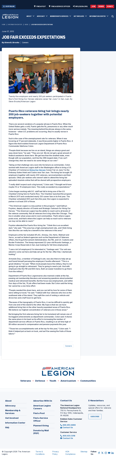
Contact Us (68, 427)
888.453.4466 (69, 425)
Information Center (15, 24)
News (26, 24)
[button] (30, 16)
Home (3, 24)
